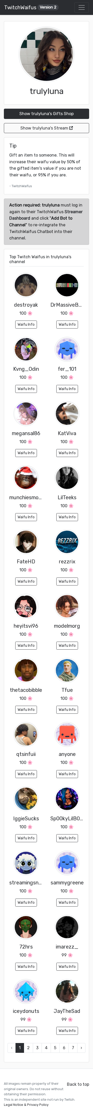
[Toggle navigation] (81, 7)
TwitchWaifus (30, 7)
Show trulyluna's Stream (44, 128)
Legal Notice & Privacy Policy (26, 1105)
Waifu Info (26, 324)
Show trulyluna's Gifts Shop (46, 113)
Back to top (78, 1084)
